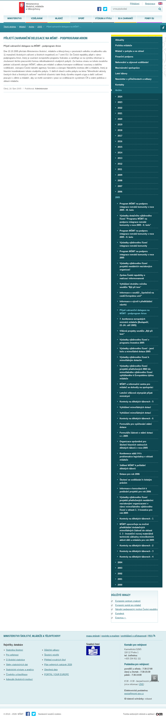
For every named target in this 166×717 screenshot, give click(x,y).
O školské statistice (15, 659)
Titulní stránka (10, 27)
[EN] (160, 4)
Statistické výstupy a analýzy (20, 669)
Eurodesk (119, 613)
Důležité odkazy (51, 650)
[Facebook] (99, 9)
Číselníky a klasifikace (16, 674)
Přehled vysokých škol (55, 659)
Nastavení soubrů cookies (49, 714)
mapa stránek (93, 636)
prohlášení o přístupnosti (134, 636)
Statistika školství (14, 650)
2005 (39, 27)
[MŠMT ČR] (31, 7)
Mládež (22, 27)
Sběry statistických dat (17, 664)
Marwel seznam (163, 27)
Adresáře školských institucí (19, 679)
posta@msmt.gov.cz (134, 693)
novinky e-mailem (110, 636)
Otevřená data (51, 669)
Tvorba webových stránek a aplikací (139, 714)
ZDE (141, 684)
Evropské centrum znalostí (128, 601)
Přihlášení (134, 3)
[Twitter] (105, 9)
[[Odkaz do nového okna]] (93, 654)
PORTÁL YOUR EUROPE (56, 674)
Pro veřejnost (12, 655)
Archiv (31, 27)
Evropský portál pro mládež (128, 605)
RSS (150, 636)
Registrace (150, 3)
